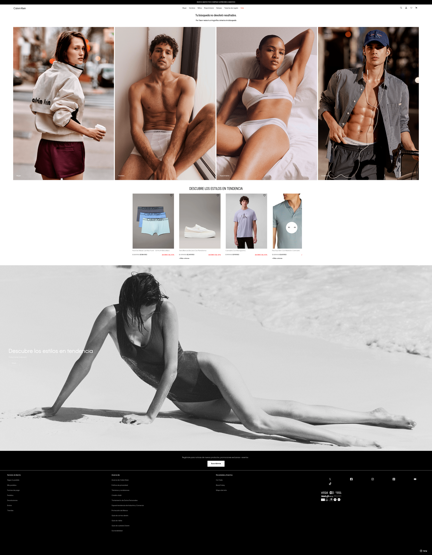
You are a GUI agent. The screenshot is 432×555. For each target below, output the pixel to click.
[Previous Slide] (291, 227)
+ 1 (184, 258)
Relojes (219, 8)
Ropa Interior (209, 8)
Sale (242, 8)
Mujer (184, 8)
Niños (200, 8)
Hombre (192, 8)
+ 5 (277, 258)
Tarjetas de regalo (231, 8)
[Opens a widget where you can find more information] (423, 551)
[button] (401, 8)
